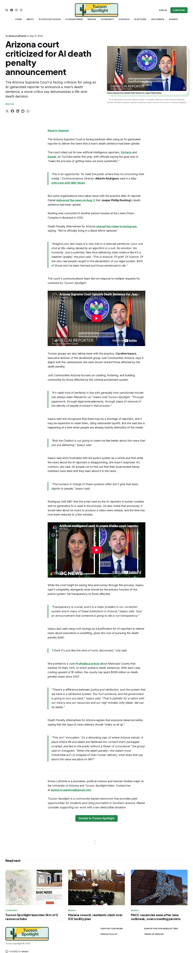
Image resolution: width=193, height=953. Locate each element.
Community (107, 19)
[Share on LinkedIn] (17, 111)
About (30, 19)
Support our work (112, 928)
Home (18, 19)
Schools (124, 19)
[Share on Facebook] (12, 111)
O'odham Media (74, 19)
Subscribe (179, 10)
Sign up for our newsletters (161, 928)
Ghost (25, 951)
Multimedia (157, 19)
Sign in (163, 10)
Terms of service (154, 934)
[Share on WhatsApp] (28, 111)
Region (92, 19)
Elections (140, 19)
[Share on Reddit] (23, 111)
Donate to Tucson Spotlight (96, 818)
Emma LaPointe (17, 35)
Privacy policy (109, 934)
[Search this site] (7, 10)
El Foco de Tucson (50, 19)
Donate (173, 19)
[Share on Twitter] (7, 111)
